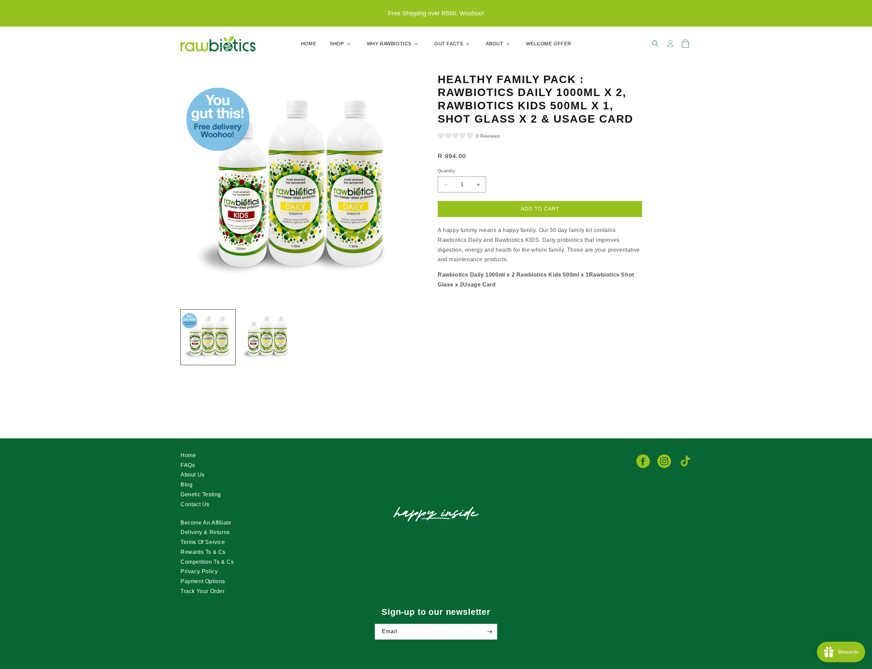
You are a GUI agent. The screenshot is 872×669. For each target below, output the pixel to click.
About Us (193, 475)
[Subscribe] (489, 632)
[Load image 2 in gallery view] (266, 337)
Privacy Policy (199, 571)
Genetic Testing (201, 494)
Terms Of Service (203, 542)
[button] (341, 44)
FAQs (188, 465)
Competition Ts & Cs (207, 562)
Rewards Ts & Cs (203, 552)
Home (188, 455)
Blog (186, 484)
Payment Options (203, 581)
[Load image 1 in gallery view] (208, 337)
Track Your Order (203, 591)
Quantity (446, 171)
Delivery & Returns (205, 532)
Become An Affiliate (206, 523)
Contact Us (195, 504)
